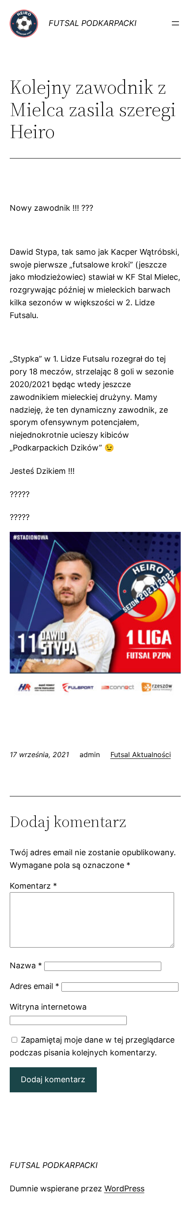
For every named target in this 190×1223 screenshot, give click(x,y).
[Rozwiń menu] (175, 23)
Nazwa (26, 965)
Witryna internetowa (48, 1006)
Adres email (34, 986)
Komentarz (33, 885)
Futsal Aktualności (140, 754)
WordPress (124, 1188)
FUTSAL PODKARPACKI (93, 23)
